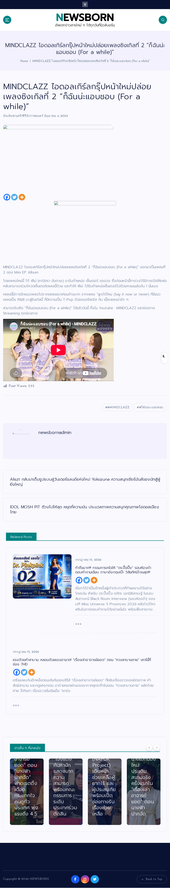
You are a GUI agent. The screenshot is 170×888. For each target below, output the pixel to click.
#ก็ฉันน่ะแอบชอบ (151, 407)
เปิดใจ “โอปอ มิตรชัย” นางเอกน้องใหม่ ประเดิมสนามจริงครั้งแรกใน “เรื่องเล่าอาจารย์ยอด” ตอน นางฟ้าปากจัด (143, 777)
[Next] (156, 747)
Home (24, 61)
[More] (22, 197)
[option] (27, 792)
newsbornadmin (55, 432)
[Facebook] (7, 197)
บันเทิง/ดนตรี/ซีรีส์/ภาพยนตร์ (23, 116)
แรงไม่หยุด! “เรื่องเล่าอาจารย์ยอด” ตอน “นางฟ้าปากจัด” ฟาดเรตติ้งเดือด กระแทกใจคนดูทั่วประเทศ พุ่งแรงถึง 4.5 (26, 780)
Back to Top (154, 879)
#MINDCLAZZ (118, 407)
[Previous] (149, 747)
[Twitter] (14, 197)
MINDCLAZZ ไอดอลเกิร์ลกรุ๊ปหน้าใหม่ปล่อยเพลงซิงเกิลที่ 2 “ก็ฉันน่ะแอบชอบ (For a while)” (91, 61)
